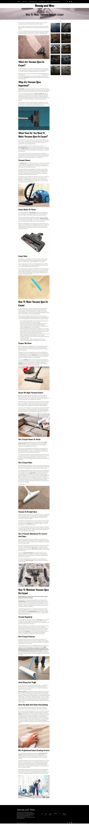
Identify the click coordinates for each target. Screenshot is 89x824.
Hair (48, 1)
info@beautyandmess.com (22, 822)
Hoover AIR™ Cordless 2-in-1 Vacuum (33, 74)
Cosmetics (41, 1)
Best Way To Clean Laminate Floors (33, 484)
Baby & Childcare (55, 1)
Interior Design (33, 1)
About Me (24, 1)
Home (19, 1)
